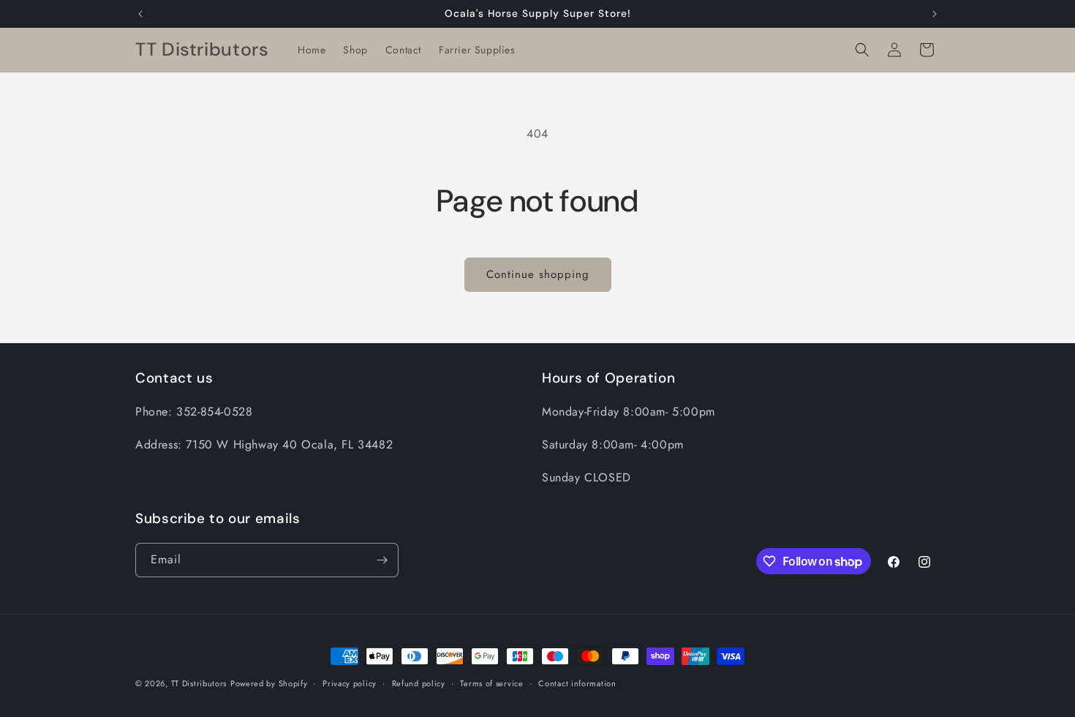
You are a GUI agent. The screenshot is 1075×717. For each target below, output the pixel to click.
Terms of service (491, 683)
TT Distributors (199, 683)
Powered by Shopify (269, 683)
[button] (862, 50)
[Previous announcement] (140, 14)
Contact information (577, 683)
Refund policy (418, 683)
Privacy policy (349, 683)
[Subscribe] (382, 560)
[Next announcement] (935, 14)
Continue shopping (537, 274)
